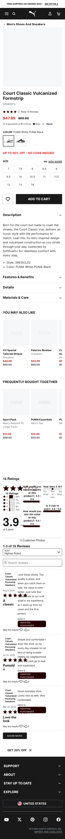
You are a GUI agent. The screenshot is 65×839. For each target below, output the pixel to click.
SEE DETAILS (51, 4)
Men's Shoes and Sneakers (26, 24)
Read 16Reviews (29, 111)
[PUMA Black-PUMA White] (20, 140)
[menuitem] (6, 819)
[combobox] (32, 552)
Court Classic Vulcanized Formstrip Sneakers (10, 579)
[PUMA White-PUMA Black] (8, 140)
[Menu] (6, 13)
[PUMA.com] (32, 13)
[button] (12, 496)
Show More (15, 735)
